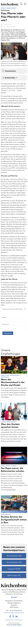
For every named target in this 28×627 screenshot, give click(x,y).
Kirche (3, 8)
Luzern (3, 422)
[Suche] (21, 4)
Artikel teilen (10, 78)
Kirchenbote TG (14, 562)
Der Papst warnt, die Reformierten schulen (12, 470)
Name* (4, 317)
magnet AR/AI (14, 569)
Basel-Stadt (5, 375)
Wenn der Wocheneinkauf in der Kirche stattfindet (13, 382)
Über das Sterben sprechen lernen (10, 425)
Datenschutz (10, 620)
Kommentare (10, 71)
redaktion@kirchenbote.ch (14, 613)
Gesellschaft (12, 8)
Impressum (18, 620)
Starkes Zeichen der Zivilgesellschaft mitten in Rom (14, 519)
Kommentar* (5, 324)
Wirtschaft (5, 377)
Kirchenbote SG (14, 556)
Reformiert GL (14, 575)
